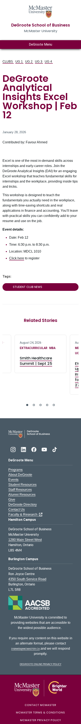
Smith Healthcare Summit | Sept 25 (36, 360)
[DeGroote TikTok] (54, 449)
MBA (52, 348)
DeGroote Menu (40, 44)
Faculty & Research (23, 514)
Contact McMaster (40, 705)
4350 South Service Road (27, 579)
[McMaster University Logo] (40, 688)
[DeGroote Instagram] (13, 449)
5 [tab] (54, 405)
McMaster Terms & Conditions (40, 712)
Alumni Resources (22, 494)
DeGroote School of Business (40, 25)
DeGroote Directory (22, 504)
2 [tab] (34, 405)
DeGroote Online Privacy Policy (40, 664)
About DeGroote (20, 474)
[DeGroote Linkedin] (24, 449)
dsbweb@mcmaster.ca (25, 648)
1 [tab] (27, 405)
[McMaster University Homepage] (40, 11)
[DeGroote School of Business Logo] (29, 434)
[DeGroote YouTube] (44, 449)
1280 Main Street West (25, 539)
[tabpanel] (40, 354)
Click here (16, 258)
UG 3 (39, 61)
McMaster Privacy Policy (40, 720)
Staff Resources (20, 489)
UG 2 (29, 61)
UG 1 (19, 61)
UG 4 (49, 61)
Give (11, 499)
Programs (15, 469)
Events (13, 479)
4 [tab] (47, 405)
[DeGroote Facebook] (34, 449)
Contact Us (16, 509)
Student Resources (22, 484)
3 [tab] (40, 405)
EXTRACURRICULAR (34, 348)
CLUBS (8, 61)
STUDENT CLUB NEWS (27, 287)
